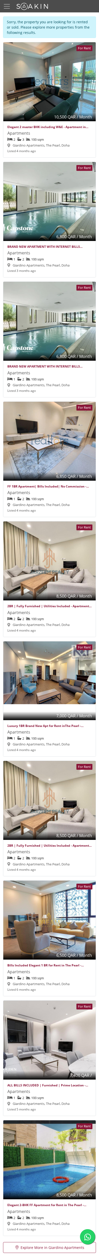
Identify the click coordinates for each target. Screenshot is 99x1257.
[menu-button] (7, 6)
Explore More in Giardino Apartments (52, 1247)
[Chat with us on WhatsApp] (87, 1236)
